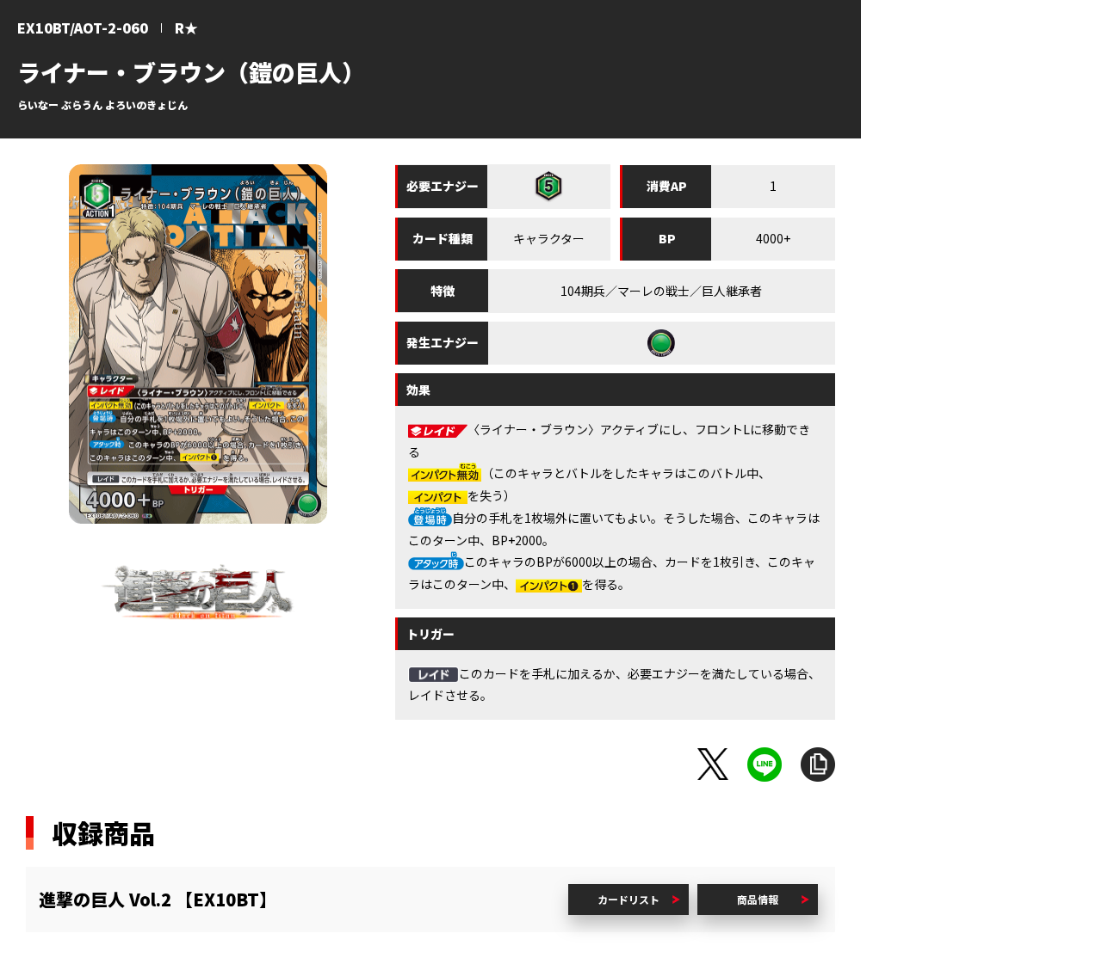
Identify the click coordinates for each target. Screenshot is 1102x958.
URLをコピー (818, 764)
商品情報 (757, 899)
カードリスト (628, 899)
